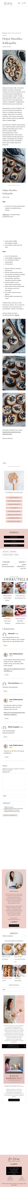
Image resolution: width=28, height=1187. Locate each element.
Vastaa (5, 645)
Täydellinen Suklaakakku (17, 979)
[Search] (23, 989)
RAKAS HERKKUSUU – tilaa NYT (21, 565)
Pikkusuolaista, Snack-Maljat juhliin (7, 598)
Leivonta (5, 551)
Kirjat (10, 1177)
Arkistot (14, 933)
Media (22, 1178)
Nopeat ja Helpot (8, 554)
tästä (14, 120)
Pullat (4, 35)
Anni (21, 1177)
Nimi (5, 796)
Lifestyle (10, 1180)
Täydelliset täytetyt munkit (7, 979)
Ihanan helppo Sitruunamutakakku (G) (19, 959)
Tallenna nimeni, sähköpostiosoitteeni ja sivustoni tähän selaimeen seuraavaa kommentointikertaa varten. (13, 809)
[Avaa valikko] (18, 3)
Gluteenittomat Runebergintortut (20, 597)
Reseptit (10, 1178)
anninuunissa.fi (16, 919)
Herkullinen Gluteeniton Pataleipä (7, 621)
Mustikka (13, 551)
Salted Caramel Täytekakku (6, 958)
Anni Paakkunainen (16, 654)
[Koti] (2, 33)
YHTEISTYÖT (22, 1180)
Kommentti (6, 772)
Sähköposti (7, 803)
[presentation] (7, 588)
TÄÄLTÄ (16, 315)
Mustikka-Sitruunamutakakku (8, 564)
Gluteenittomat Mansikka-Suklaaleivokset (20, 621)
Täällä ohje (5, 214)
